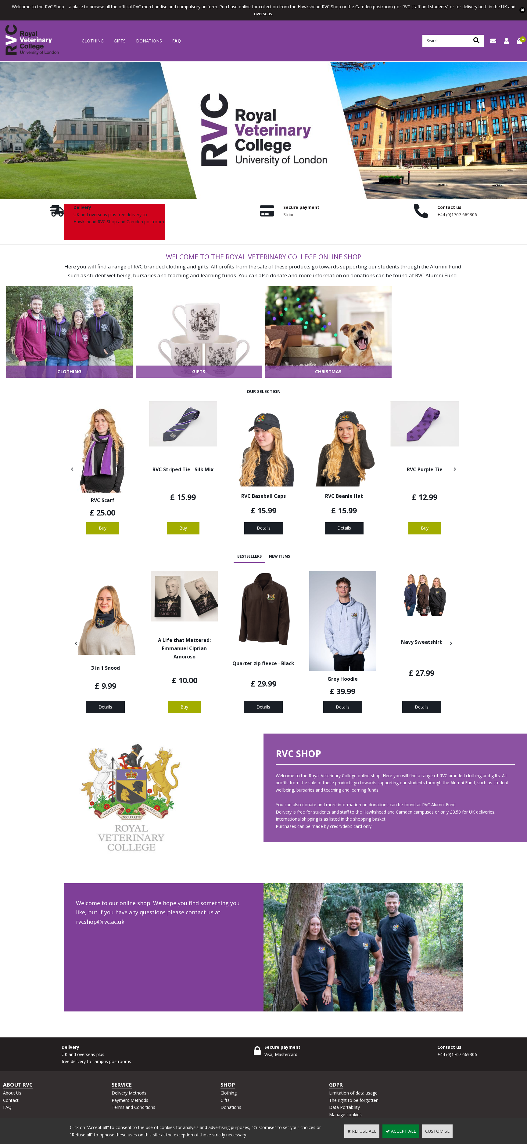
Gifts (120, 41)
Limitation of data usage (353, 1093)
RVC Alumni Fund (436, 275)
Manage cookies (345, 1114)
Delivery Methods (129, 1093)
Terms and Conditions (133, 1107)
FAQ (176, 41)
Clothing (93, 41)
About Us (12, 1093)
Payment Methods (130, 1100)
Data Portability (344, 1107)
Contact (11, 1100)
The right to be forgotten (353, 1100)
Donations (149, 41)
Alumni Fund (445, 266)
